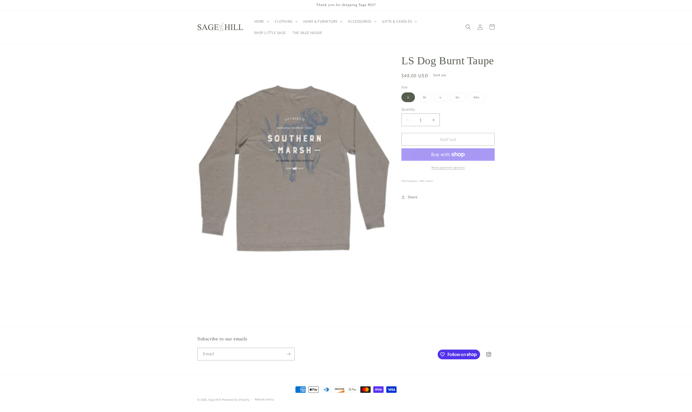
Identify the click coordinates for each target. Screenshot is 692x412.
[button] (261, 21)
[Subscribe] (288, 354)
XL (460, 98)
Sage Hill (214, 399)
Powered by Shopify (236, 399)
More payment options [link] (448, 167)
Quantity (408, 109)
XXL (479, 98)
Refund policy (264, 399)
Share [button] (413, 197)
